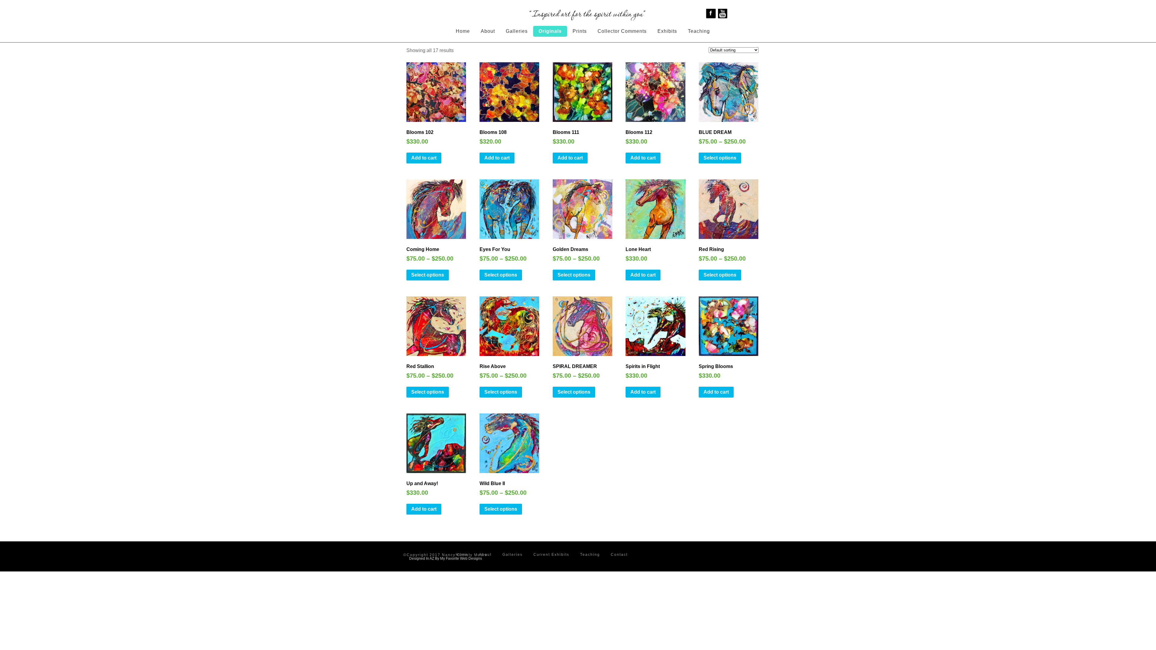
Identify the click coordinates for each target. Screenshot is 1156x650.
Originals (550, 31)
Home (463, 31)
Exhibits (667, 31)
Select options (720, 157)
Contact (619, 554)
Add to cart (424, 157)
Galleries (517, 31)
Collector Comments (622, 31)
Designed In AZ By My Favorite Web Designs (445, 558)
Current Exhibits (551, 554)
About (488, 31)
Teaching (699, 31)
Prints (580, 31)
